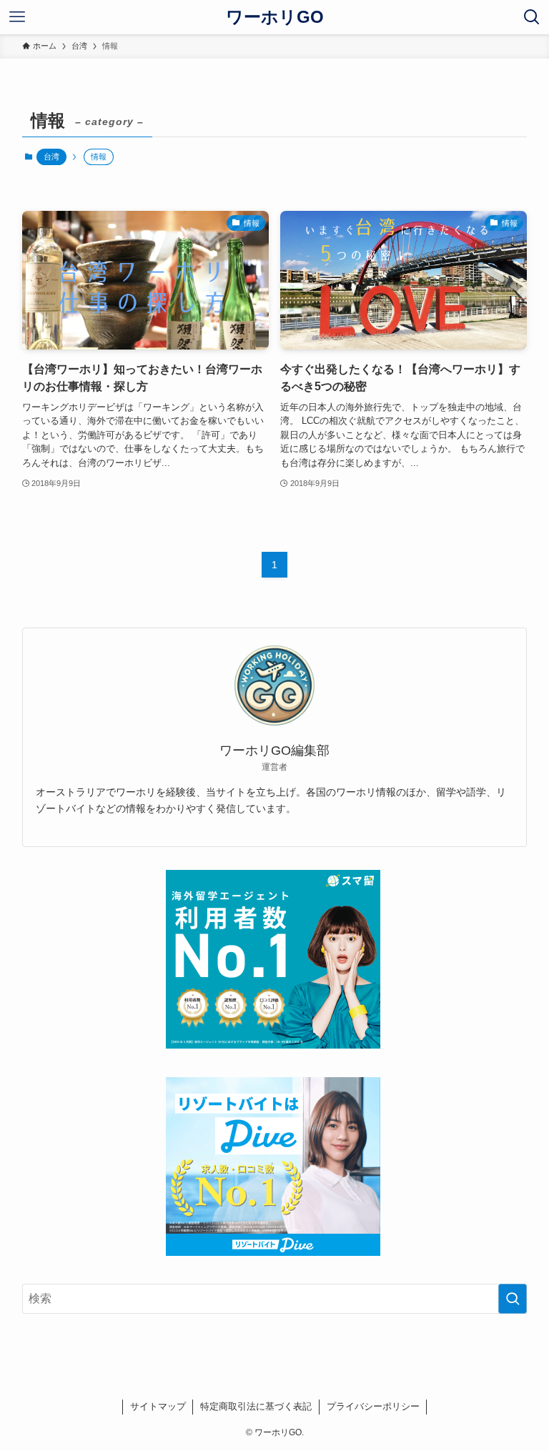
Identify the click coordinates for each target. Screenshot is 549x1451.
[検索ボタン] (532, 17)
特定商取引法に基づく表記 (256, 1406)
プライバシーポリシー (373, 1406)
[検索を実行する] (512, 1299)
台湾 (51, 156)
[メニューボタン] (17, 17)
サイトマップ (158, 1406)
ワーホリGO (275, 17)
